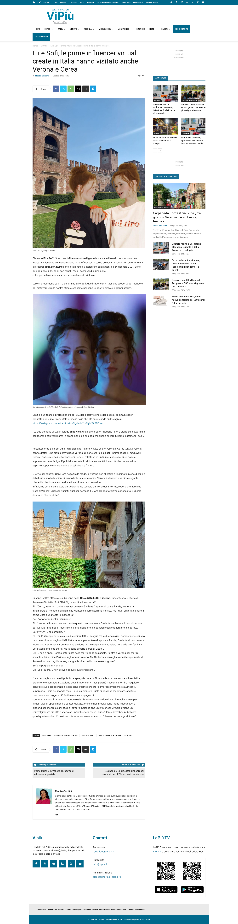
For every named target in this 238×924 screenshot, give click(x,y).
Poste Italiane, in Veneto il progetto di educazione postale (54, 772)
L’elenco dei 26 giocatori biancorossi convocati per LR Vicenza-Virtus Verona (122, 772)
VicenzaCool (105, 29)
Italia (60, 29)
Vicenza (88, 29)
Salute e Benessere (189, 100)
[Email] (78, 89)
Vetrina (44, 46)
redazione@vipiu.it (103, 851)
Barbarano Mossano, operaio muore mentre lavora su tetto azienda (192, 140)
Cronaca (185, 133)
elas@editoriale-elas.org (107, 876)
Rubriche (140, 29)
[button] (171, 2)
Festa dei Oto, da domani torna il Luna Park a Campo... (165, 140)
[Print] (85, 89)
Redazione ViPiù (160, 226)
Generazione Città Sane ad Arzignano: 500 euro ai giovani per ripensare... (193, 107)
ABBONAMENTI (181, 29)
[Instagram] (181, 2)
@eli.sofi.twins (88, 735)
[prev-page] (155, 150)
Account (90, 2)
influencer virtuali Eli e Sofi (66, 735)
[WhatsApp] (71, 89)
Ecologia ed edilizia (162, 207)
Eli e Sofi (128, 735)
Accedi (74, 2)
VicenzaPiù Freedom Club (132, 2)
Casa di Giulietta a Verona (109, 735)
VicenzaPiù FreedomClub (108, 2)
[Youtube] (203, 2)
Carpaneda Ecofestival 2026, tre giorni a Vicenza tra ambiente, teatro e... (177, 217)
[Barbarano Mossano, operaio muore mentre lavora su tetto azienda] (193, 126)
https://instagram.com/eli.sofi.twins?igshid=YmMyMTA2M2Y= (68, 423)
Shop (82, 2)
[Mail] (187, 2)
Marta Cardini (42, 76)
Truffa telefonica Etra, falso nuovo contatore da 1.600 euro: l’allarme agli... (188, 299)
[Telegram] (93, 89)
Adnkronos (123, 29)
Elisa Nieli (46, 735)
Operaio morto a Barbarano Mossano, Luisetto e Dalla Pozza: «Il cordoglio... (186, 247)
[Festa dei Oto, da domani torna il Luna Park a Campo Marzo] (165, 126)
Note (151, 29)
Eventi (156, 133)
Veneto (73, 29)
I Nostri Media (152, 2)
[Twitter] (197, 2)
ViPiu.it (157, 851)
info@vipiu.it (100, 864)
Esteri (47, 29)
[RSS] (192, 2)
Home (37, 29)
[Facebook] (176, 2)
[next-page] (160, 150)
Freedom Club (41, 37)
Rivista (164, 29)
